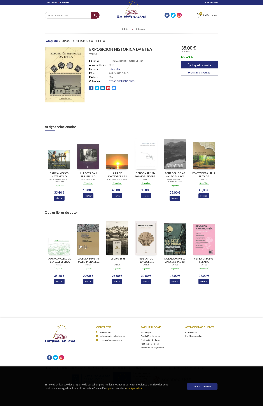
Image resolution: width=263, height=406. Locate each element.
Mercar (59, 198)
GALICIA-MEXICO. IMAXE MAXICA (59, 175)
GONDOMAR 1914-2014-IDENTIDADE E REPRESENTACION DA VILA (146, 175)
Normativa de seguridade (152, 347)
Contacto (64, 2)
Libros (139, 29)
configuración (134, 388)
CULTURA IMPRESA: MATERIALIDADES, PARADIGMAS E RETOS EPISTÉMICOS (88, 260)
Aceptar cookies (202, 386)
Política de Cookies (150, 343)
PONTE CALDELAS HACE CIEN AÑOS (175, 175)
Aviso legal (146, 332)
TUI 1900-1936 (117, 258)
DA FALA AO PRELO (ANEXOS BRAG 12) (174, 260)
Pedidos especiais (193, 336)
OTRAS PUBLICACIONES (122, 81)
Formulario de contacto (111, 340)
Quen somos (51, 2)
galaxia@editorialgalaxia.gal (112, 336)
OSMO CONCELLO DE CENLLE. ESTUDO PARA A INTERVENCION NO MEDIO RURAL (59, 260)
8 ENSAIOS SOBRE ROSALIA (203, 260)
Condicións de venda (150, 336)
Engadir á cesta (201, 65)
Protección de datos (150, 340)
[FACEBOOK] (167, 15)
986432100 (105, 332)
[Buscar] (95, 15)
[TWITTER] (173, 15)
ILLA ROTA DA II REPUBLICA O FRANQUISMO (88, 175)
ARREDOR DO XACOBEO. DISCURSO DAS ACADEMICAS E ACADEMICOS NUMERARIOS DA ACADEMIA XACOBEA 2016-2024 (146, 260)
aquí (108, 388)
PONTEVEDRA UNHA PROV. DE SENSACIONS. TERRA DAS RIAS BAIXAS (203, 175)
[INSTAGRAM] (179, 15)
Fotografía (52, 41)
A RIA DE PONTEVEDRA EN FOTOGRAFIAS (117, 175)
